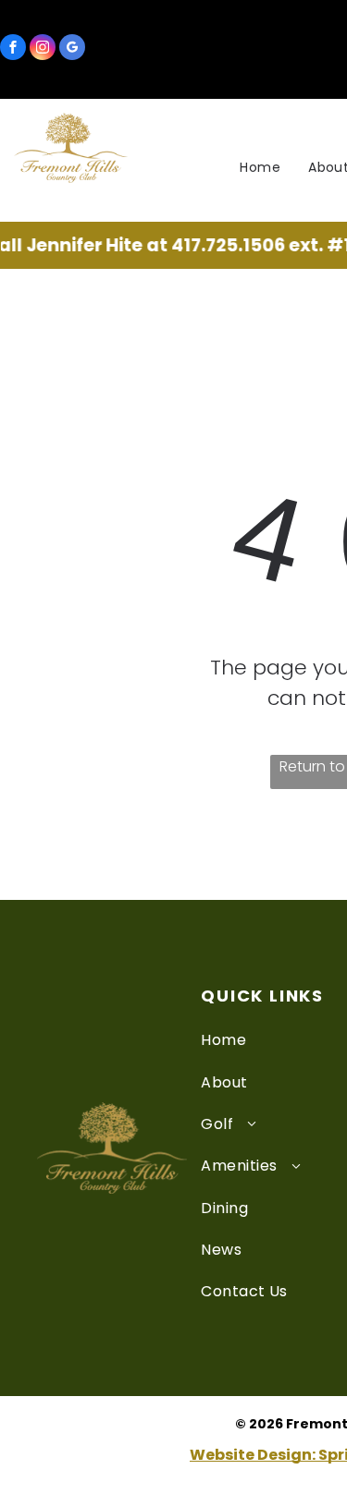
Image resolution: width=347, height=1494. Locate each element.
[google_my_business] (72, 49)
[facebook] (13, 49)
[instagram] (43, 49)
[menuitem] (260, 167)
